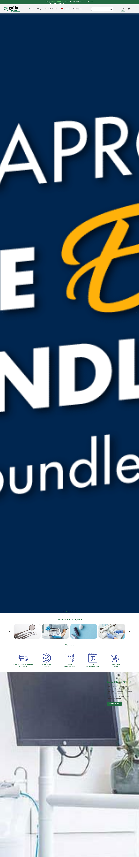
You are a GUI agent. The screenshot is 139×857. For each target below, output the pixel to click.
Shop (39, 9)
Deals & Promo (51, 9)
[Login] (123, 8)
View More (69, 645)
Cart (130, 11)
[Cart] (129, 8)
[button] (2, 313)
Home (30, 9)
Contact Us (77, 9)
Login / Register (123, 11)
